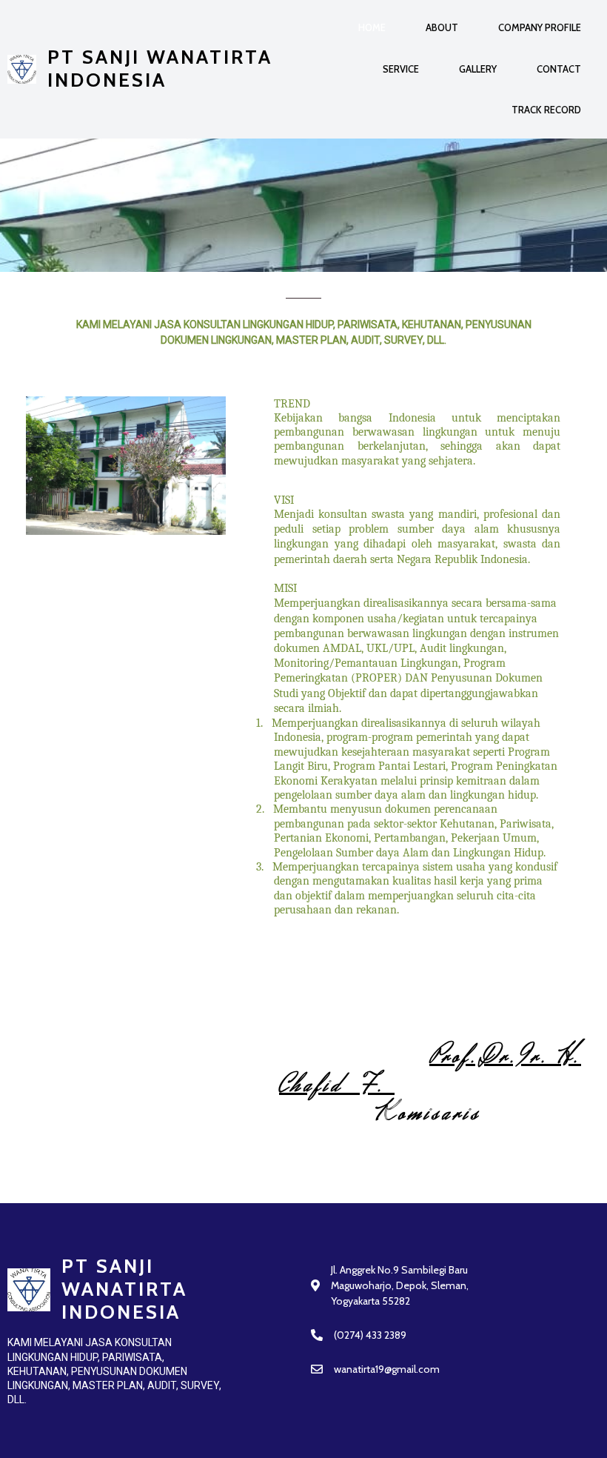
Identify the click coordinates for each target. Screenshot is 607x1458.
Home (372, 27)
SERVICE (401, 69)
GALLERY (478, 69)
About (442, 27)
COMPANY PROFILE (539, 27)
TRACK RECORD (546, 110)
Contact (559, 69)
